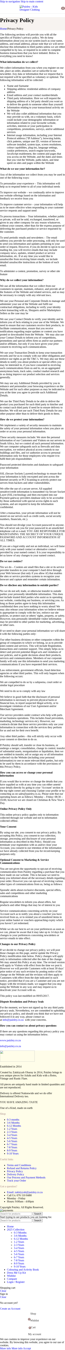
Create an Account (10, 1308)
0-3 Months (20, 1232)
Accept (27, 1348)
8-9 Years (12, 1150)
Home (3, 28)
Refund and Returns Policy (22, 1168)
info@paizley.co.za (13, 1019)
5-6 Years (12, 1141)
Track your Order (16, 1180)
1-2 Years (12, 1128)
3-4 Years (12, 1135)
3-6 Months (13, 1122)
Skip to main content (32, 1)
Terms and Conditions (19, 1165)
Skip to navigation (10, 1)
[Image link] (17, 1060)
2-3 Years (12, 1131)
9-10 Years (13, 1153)
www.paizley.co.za (10, 1040)
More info (11, 1348)
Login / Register (16, 1281)
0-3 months (13, 1119)
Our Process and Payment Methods (26, 1177)
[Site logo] (33, 9)
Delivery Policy (15, 1174)
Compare (12, 1278)
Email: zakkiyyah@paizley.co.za (25, 1192)
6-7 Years (12, 1144)
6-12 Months (14, 1125)
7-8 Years (12, 1147)
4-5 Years (12, 1138)
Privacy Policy (15, 1171)
